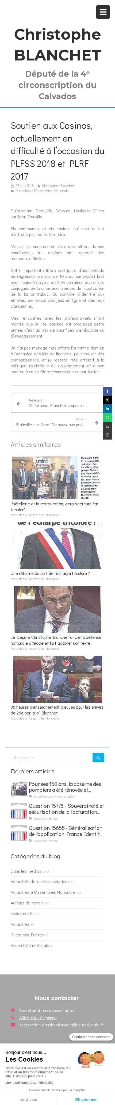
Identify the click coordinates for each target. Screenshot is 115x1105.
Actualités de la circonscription (39, 881)
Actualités (20, 924)
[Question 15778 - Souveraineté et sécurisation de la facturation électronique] (19, 811)
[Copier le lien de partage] (107, 435)
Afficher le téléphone (38, 1017)
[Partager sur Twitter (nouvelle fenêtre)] (107, 400)
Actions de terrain (27, 902)
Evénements (22, 913)
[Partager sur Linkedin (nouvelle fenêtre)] (107, 408)
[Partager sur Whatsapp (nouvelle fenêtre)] (107, 417)
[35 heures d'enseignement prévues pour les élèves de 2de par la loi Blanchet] (57, 679)
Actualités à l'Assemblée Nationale (43, 892)
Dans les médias (26, 871)
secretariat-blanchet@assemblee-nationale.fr (61, 1024)
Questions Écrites (27, 934)
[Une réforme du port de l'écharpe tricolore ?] (57, 545)
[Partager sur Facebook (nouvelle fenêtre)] (107, 391)
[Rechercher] (98, 757)
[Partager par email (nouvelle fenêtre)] (107, 426)
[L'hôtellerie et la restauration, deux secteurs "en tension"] (57, 476)
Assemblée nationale (30, 945)
